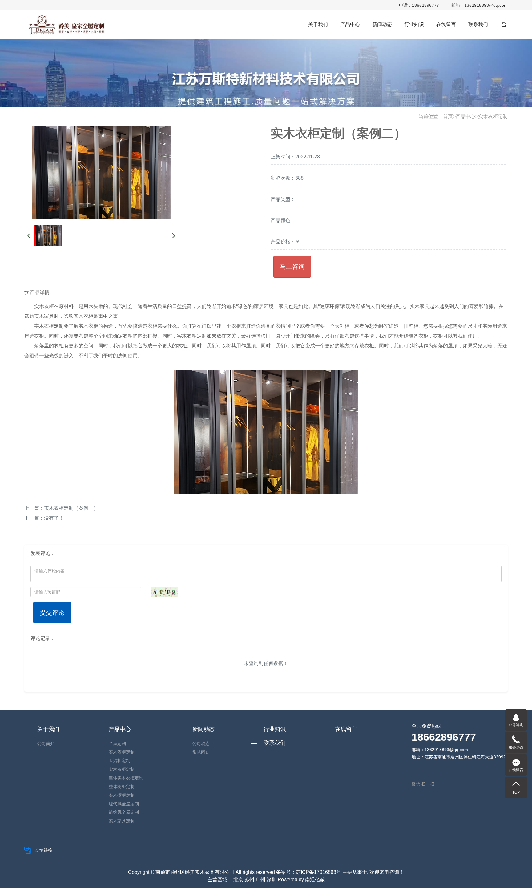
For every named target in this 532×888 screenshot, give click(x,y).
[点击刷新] (164, 592)
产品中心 (350, 24)
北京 (238, 879)
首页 (448, 116)
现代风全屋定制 (124, 803)
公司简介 (45, 743)
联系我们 (478, 24)
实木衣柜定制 (493, 116)
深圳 (271, 879)
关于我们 (318, 24)
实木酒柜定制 (122, 752)
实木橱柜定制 (122, 795)
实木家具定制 (122, 820)
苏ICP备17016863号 (318, 872)
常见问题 (201, 752)
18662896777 (425, 5)
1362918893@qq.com (486, 5)
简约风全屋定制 (124, 812)
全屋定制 (117, 743)
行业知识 (414, 24)
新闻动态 (382, 24)
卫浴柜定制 (119, 760)
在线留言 (446, 24)
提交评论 (52, 612)
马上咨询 (292, 266)
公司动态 (201, 743)
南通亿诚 (315, 879)
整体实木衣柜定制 (126, 777)
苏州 (249, 879)
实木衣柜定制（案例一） (71, 508)
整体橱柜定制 (122, 786)
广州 (260, 879)
